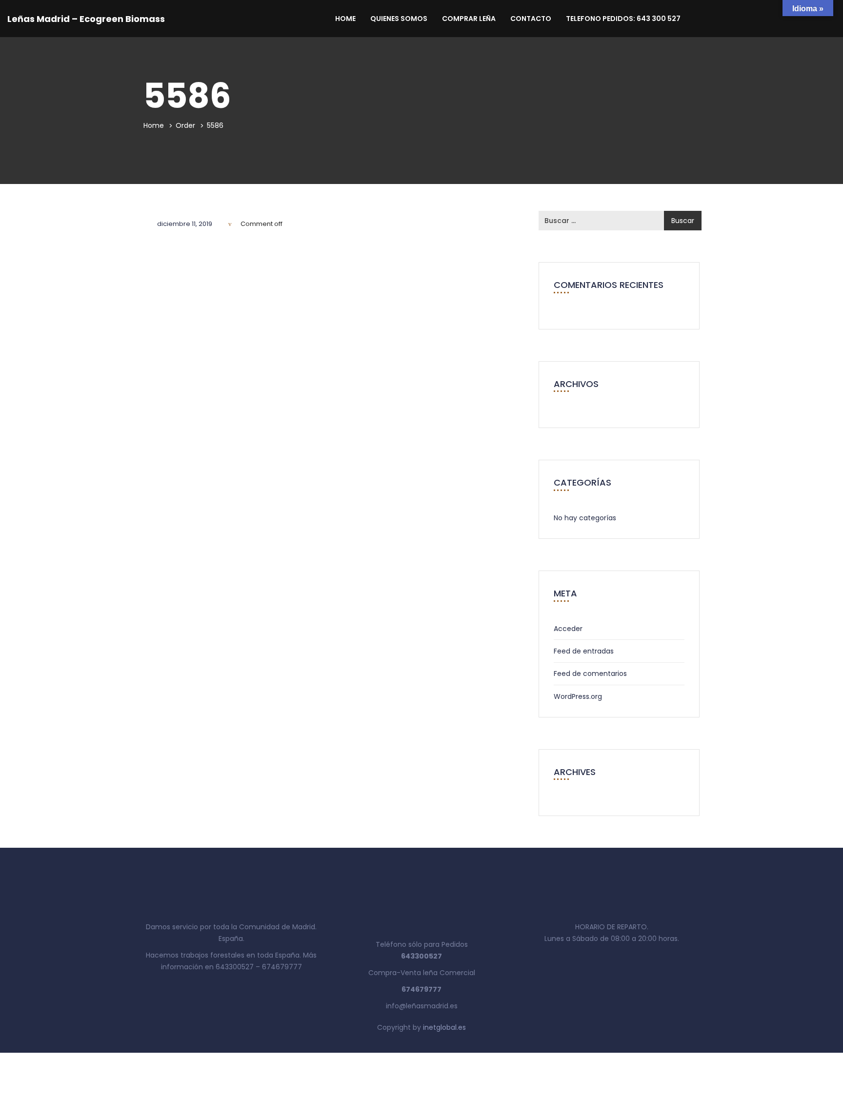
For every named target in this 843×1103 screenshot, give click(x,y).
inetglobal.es (444, 1027)
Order (185, 125)
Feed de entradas (584, 651)
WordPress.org (578, 696)
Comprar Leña (469, 18)
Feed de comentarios (590, 673)
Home (345, 18)
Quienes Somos (398, 18)
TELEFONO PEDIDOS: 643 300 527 (623, 18)
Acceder (568, 628)
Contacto (530, 18)
